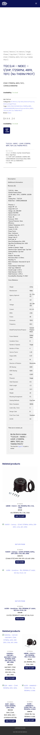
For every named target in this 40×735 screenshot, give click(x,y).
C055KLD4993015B (8, 108)
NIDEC (31, 108)
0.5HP (8, 106)
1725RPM (25, 106)
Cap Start (13, 54)
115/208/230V (18, 106)
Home (5, 52)
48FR (29, 106)
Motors (12, 52)
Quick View (20, 501)
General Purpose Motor (22, 108)
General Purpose (29, 101)
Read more (20, 562)
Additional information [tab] (15, 182)
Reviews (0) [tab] (12, 186)
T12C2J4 (5, 110)
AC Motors (21, 52)
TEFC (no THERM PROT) (15, 110)
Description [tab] (12, 179)
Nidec (9, 113)
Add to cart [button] (20, 516)
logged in (20, 446)
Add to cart (7, 130)
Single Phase (12, 104)
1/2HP (12, 106)
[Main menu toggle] (36, 3)
